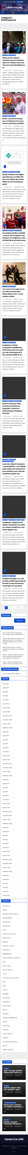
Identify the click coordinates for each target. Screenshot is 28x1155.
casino (4, 930)
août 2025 (6, 731)
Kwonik (22, 519)
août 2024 (6, 779)
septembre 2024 (7, 775)
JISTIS (5, 974)
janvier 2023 (6, 855)
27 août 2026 (9, 1109)
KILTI (4, 982)
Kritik (18, 519)
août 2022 (6, 875)
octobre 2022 (6, 867)
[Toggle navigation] (13, 13)
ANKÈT (5, 910)
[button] (23, 13)
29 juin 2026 (7, 243)
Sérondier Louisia (18, 126)
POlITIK (18, 171)
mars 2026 (6, 704)
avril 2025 (5, 747)
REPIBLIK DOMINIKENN (10, 1017)
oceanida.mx (6, 1002)
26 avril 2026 (7, 299)
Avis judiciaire (6, 922)
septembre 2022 (7, 871)
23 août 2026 (7, 70)
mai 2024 (5, 791)
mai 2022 (5, 887)
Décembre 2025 (7, 715)
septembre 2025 (7, 727)
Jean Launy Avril (18, 243)
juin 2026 (5, 692)
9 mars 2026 (7, 588)
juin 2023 (5, 835)
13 (18, 607)
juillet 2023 (6, 831)
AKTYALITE (5, 55)
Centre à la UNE (14, 7)
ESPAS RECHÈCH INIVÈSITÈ (8, 461)
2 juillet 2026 (8, 187)
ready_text (6, 1014)
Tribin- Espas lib (7, 1033)
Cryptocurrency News (9, 934)
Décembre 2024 (7, 763)
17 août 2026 (7, 126)
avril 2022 (5, 891)
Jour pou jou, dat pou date (10, 978)
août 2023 (6, 827)
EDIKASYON (11, 230)
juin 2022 (5, 883)
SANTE (5, 1021)
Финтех (5, 1045)
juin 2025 (5, 739)
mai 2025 (5, 743)
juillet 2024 (6, 783)
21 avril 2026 (7, 357)
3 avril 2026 (7, 416)
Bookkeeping (6, 926)
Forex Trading (7, 966)
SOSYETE (5, 1029)
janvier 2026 (6, 711)
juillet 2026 (6, 688)
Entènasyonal (12, 55)
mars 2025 (6, 751)
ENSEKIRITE (6, 950)
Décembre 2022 (7, 859)
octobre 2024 (7, 771)
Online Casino (7, 1006)
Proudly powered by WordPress (9, 1146)
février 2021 (6, 895)
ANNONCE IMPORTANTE (10, 914)
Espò (4, 962)
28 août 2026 (9, 1092)
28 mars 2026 (7, 532)
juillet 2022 (6, 879)
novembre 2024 (7, 767)
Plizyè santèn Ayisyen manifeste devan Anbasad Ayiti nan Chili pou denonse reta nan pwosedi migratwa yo (13, 62)
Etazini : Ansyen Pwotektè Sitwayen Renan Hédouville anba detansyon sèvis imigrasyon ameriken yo (13, 656)
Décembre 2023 (7, 811)
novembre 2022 (7, 863)
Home (14, 1151)
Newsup (23, 1146)
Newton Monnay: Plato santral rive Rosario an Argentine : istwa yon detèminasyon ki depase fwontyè (12, 408)
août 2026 (6, 684)
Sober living (6, 1025)
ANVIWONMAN (7, 918)
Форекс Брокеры (8, 1049)
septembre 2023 (7, 823)
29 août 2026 (9, 1075)
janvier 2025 (6, 759)
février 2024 (6, 803)
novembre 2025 (7, 719)
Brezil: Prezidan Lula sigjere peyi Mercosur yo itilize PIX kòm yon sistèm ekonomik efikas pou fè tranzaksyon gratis (13, 179)
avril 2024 (6, 795)
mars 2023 (6, 847)
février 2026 (6, 708)
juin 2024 (5, 787)
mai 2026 (5, 696)
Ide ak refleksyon (8, 970)
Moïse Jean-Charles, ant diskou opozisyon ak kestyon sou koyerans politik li (13, 649)
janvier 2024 (6, 807)
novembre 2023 (7, 815)
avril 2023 (5, 843)
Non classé (6, 998)
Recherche (6, 615)
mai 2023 (5, 839)
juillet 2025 (6, 735)
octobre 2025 (6, 723)
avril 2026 (5, 700)
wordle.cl (5, 1037)
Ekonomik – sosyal (8, 946)
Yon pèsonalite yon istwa (10, 1041)
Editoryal (5, 942)
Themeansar (14, 1148)
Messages (5, 994)
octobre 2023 (6, 819)
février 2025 (6, 755)
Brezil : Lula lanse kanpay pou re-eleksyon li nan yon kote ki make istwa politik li (13, 121)
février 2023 (6, 851)
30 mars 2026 (7, 476)
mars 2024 (6, 799)
